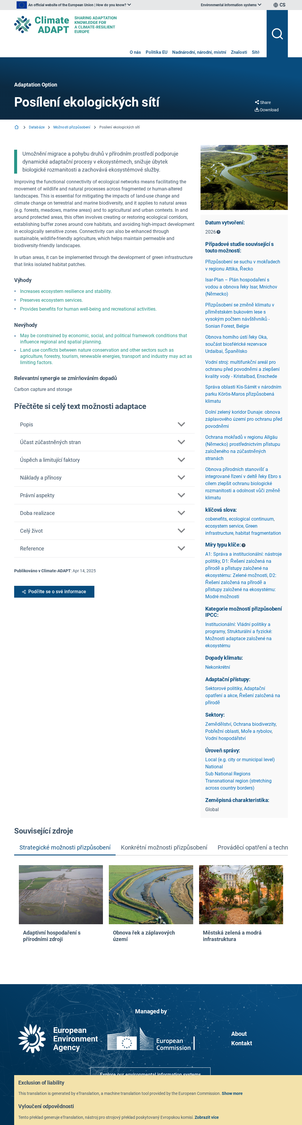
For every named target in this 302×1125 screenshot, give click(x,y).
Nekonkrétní (217, 667)
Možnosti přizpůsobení (72, 127)
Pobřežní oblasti (222, 731)
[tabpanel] (151, 910)
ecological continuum (251, 519)
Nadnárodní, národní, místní (199, 52)
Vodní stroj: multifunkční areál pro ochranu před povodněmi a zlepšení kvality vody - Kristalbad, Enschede (242, 369)
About (239, 1033)
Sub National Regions (227, 774)
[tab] (65, 848)
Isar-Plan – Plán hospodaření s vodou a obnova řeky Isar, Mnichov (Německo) (241, 287)
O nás (135, 52)
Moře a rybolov (256, 731)
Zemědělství (218, 724)
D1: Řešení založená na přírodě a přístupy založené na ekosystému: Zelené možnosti (238, 568)
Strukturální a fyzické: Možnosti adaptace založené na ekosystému (238, 638)
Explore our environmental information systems (150, 1074)
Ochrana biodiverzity (254, 724)
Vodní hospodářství (225, 738)
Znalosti (239, 52)
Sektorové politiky (223, 688)
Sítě (256, 52)
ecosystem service (224, 526)
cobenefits (216, 519)
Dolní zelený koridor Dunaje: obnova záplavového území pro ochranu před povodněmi (243, 419)
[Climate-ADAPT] (138, 24)
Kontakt (241, 1043)
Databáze (37, 127)
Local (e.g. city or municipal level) (240, 759)
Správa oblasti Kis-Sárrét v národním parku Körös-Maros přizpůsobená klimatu (243, 394)
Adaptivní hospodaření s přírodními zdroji (52, 936)
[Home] (17, 128)
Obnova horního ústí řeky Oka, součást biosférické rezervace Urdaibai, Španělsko (236, 344)
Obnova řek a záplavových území (144, 936)
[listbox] (73, 5)
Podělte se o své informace (57, 591)
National (214, 766)
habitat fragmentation (258, 533)
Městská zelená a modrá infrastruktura (232, 936)
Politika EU (157, 52)
